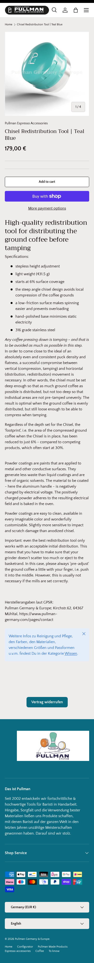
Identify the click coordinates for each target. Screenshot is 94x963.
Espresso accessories (18, 951)
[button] (75, 10)
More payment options (47, 208)
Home (8, 24)
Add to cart (47, 182)
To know (54, 951)
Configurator (25, 946)
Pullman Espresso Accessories (26, 123)
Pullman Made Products (52, 946)
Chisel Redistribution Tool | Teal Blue (39, 24)
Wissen (71, 653)
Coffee (39, 951)
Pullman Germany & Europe (32, 939)
